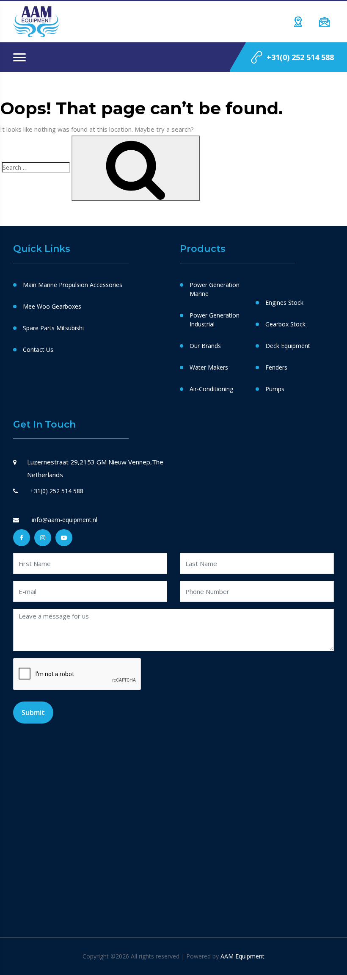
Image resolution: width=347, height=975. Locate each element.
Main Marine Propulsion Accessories (72, 285)
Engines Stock (284, 302)
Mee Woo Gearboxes (52, 306)
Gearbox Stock (285, 324)
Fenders (276, 367)
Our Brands (205, 346)
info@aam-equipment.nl (63, 520)
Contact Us (38, 349)
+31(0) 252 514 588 (300, 57)
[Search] (136, 168)
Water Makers (209, 367)
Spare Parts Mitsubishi (53, 328)
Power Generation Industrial (215, 319)
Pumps (274, 389)
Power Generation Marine (215, 289)
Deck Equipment (287, 346)
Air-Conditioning (211, 389)
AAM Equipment (242, 956)
